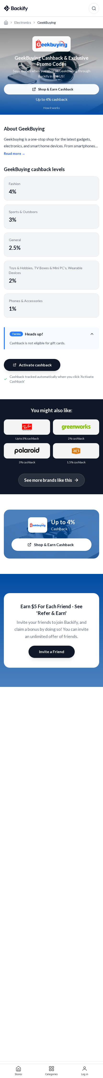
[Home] (6, 22)
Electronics (22, 22)
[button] (52, 334)
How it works (51, 108)
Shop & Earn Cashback (55, 89)
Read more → (14, 153)
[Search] (94, 8)
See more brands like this (48, 480)
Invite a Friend (51, 651)
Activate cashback (35, 365)
